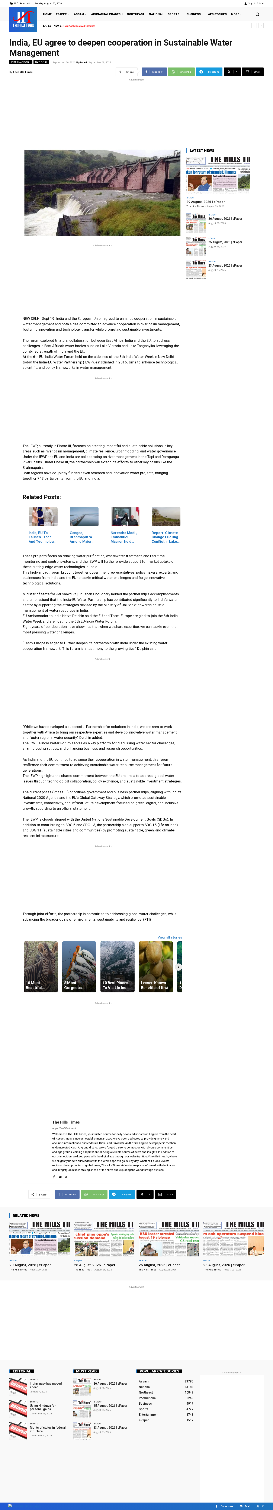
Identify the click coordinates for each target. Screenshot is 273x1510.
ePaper (190, 197)
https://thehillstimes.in (64, 1128)
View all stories (170, 937)
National (41, 62)
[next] (261, 25)
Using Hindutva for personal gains (43, 1407)
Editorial (22, 1371)
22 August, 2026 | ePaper (79, 25)
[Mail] (60, 1176)
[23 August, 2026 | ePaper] (196, 269)
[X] (66, 1176)
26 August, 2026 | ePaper (225, 218)
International (21, 62)
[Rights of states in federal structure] (18, 1431)
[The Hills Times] (23, 19)
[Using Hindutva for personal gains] (18, 1409)
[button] (257, 14)
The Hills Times (22, 71)
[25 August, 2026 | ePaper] (196, 246)
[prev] (254, 25)
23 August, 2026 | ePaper (225, 265)
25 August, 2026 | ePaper (225, 242)
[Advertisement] (136, 112)
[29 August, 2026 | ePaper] (218, 175)
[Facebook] (53, 1176)
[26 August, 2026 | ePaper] (196, 223)
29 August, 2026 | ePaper (205, 202)
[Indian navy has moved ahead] (18, 1387)
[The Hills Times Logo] (24, 1506)
